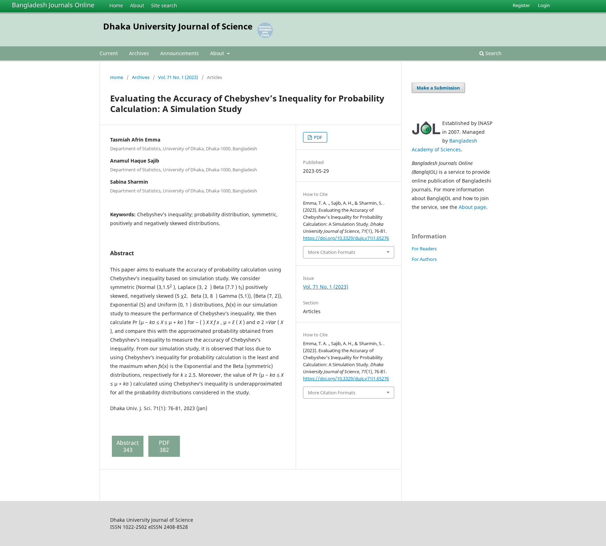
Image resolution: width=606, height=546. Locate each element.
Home (116, 5)
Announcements (179, 53)
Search (492, 53)
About (137, 5)
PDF (317, 137)
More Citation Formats (331, 252)
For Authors (424, 259)
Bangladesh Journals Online (53, 5)
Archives (139, 53)
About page (472, 207)
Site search (164, 5)
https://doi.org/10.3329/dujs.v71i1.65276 (346, 238)
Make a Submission (438, 88)
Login (544, 5)
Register (521, 5)
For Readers (424, 248)
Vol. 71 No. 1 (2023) (178, 77)
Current (109, 53)
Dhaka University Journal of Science (177, 26)
